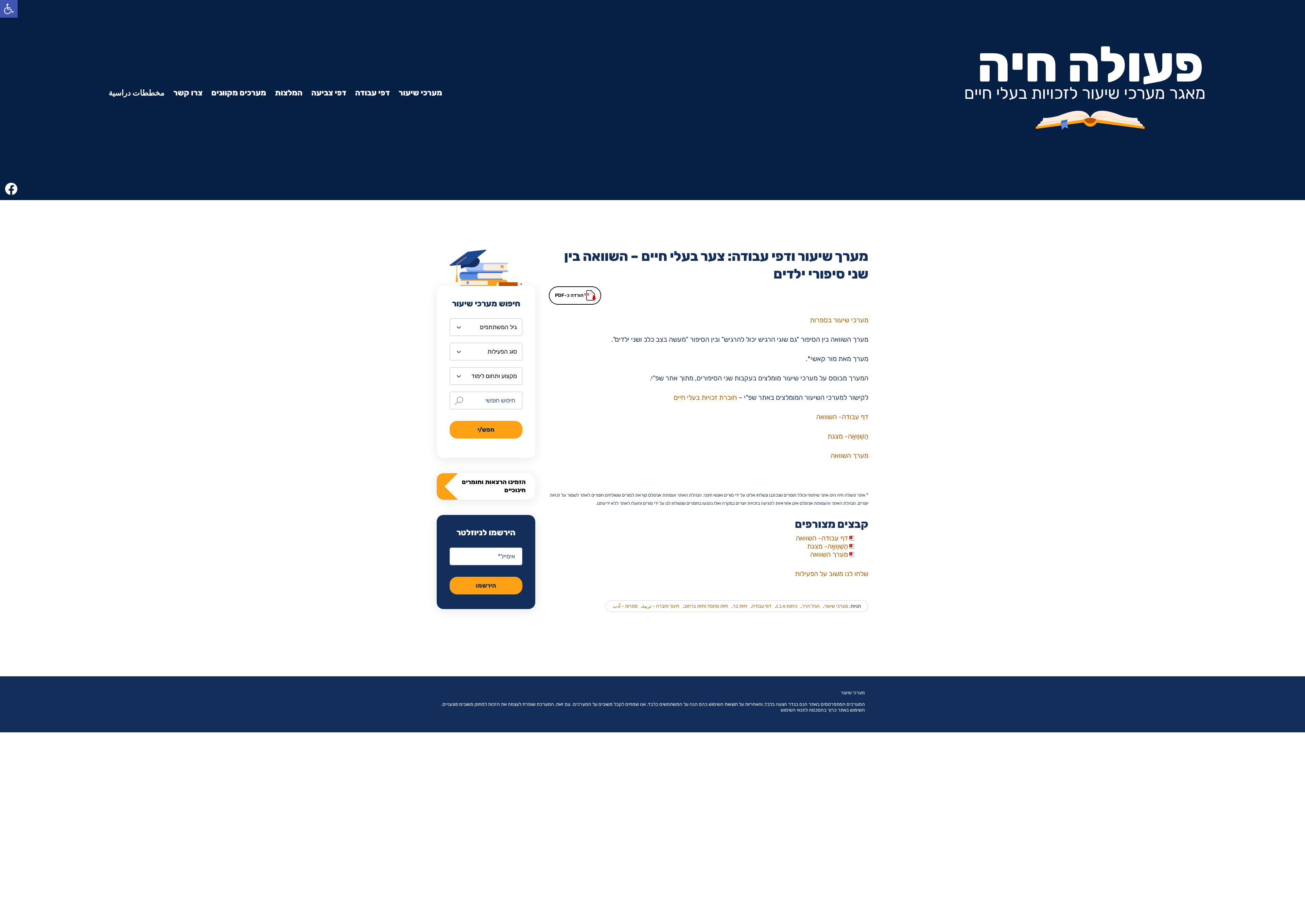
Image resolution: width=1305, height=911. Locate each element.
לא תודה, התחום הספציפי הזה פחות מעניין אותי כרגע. (1202, 641)
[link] (9, 9)
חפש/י (485, 429)
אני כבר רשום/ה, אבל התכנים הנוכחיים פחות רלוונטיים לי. (1205, 615)
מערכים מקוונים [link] (238, 92)
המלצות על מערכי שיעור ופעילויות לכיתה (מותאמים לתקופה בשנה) (1204, 721)
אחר (1244, 870)
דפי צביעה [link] (328, 92)
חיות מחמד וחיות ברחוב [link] (706, 606)
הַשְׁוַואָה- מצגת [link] (848, 436)
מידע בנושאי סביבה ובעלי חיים (1215, 796)
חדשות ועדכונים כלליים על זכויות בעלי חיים (1201, 821)
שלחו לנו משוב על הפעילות (831, 574)
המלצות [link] (288, 92)
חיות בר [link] (740, 606)
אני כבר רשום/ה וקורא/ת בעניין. (1213, 590)
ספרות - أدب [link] (625, 606)
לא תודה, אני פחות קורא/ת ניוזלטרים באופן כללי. (1201, 668)
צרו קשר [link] (188, 92)
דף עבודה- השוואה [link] (842, 417)
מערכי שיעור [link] (420, 92)
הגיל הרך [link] (811, 606)
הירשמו (486, 585)
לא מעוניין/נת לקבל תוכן (1222, 845)
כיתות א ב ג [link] (786, 606)
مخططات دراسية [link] (136, 92)
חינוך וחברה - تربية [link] (660, 606)
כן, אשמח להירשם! (1228, 565)
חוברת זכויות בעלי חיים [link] (705, 397)
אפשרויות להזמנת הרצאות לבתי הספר (1206, 747)
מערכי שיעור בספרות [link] (839, 320)
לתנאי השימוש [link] (794, 710)
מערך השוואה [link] (849, 455)
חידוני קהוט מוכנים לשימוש (1219, 772)
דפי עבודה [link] (372, 92)
